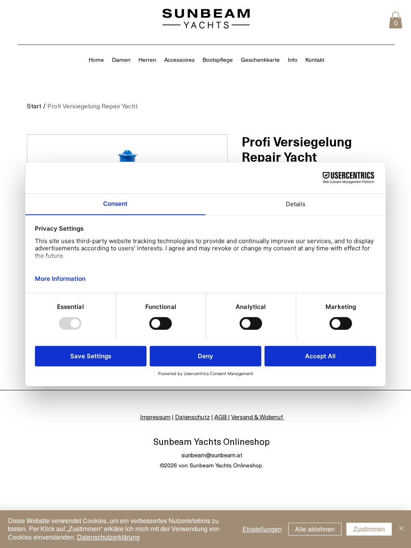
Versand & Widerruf (257, 416)
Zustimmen (369, 529)
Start (34, 105)
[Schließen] (401, 529)
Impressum (155, 416)
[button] (396, 20)
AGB (221, 416)
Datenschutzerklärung (108, 537)
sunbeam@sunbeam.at (211, 455)
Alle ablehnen (315, 529)
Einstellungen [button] (262, 529)
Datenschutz (192, 416)
